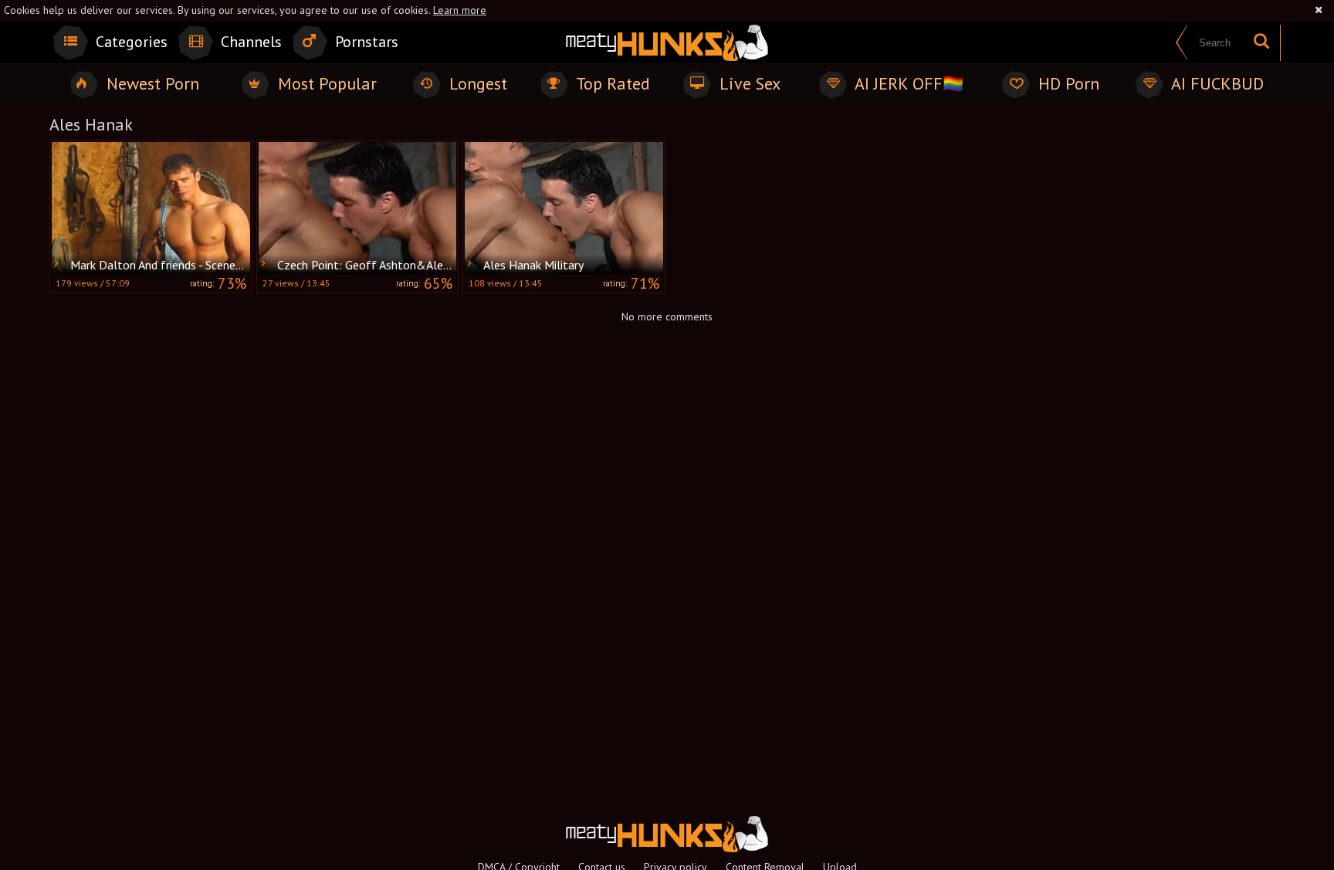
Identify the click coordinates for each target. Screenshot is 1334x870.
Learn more (459, 10)
